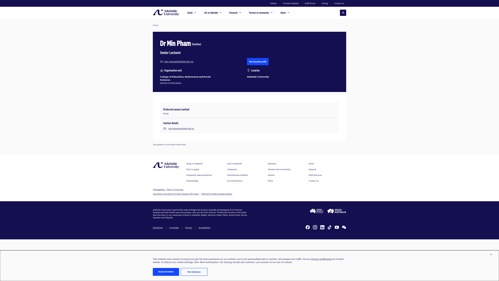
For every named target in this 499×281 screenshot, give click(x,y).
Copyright (174, 228)
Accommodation (234, 181)
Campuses (232, 169)
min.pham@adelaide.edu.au (178, 61)
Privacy (188, 228)
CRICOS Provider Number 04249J (216, 194)
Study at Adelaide (194, 164)
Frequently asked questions (199, 175)
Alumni (271, 175)
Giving (325, 3)
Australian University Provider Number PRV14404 (176, 194)
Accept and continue (166, 271)
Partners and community (279, 169)
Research (272, 164)
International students (237, 175)
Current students (291, 3)
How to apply (192, 169)
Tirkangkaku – (168, 190)
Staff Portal (310, 3)
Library (273, 3)
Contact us (339, 3)
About (311, 164)
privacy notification (321, 259)
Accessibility (205, 228)
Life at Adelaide (234, 164)
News (270, 181)
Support (312, 169)
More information (194, 271)
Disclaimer (158, 228)
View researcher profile (259, 61)
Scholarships (192, 181)
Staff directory (315, 175)
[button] (491, 254)
